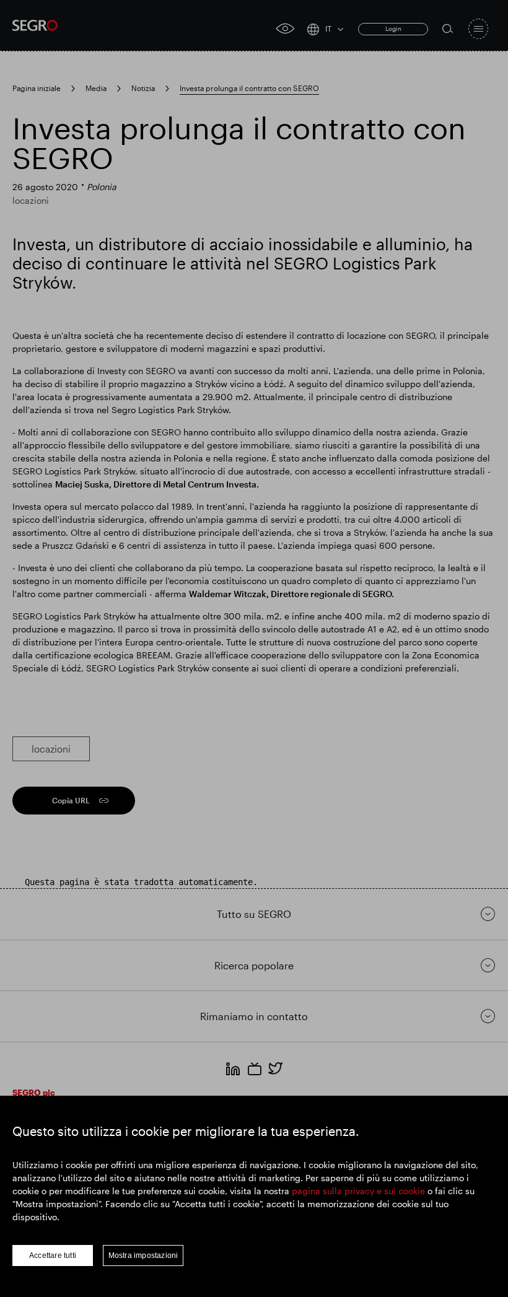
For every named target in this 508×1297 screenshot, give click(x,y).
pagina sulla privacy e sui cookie (358, 1191)
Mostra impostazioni (143, 1255)
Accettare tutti (52, 1255)
